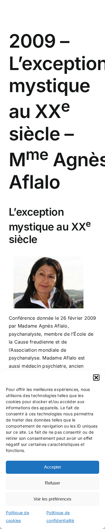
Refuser (52, 482)
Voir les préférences (52, 498)
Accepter (52, 466)
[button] (96, 377)
